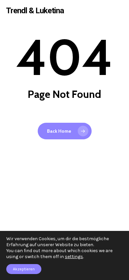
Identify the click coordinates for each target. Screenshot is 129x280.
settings (74, 256)
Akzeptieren (24, 269)
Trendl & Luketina (35, 11)
